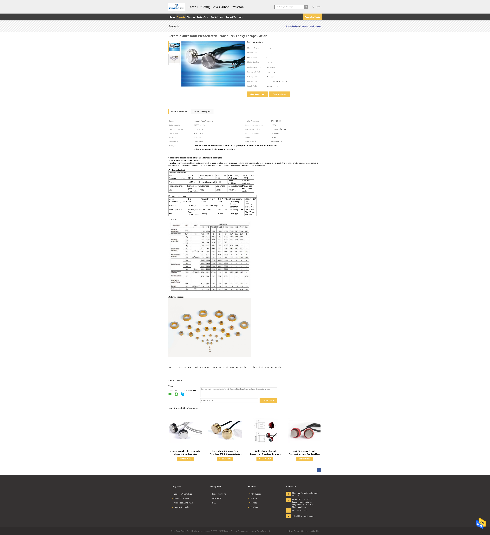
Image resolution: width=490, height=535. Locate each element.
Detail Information (179, 111)
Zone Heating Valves (183, 494)
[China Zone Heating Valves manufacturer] (176, 7)
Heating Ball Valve (182, 507)
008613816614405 (189, 390)
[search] (306, 7)
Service (253, 502)
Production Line (219, 494)
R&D (214, 502)
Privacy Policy (293, 531)
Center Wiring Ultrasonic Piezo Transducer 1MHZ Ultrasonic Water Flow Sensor (225, 454)
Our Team (254, 507)
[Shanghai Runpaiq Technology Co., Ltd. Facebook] (319, 470)
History (253, 498)
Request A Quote (312, 17)
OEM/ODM (217, 498)
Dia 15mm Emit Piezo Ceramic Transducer (230, 367)
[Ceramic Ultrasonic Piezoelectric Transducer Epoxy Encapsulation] (174, 46)
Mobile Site (314, 531)
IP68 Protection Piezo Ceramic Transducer (191, 367)
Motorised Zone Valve (183, 502)
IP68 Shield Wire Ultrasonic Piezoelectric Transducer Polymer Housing (265, 454)
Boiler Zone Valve (181, 498)
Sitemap (304, 531)
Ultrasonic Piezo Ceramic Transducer (267, 367)
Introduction (255, 494)
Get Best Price (257, 94)
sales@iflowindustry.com (300, 516)
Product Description (202, 111)
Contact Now (279, 94)
